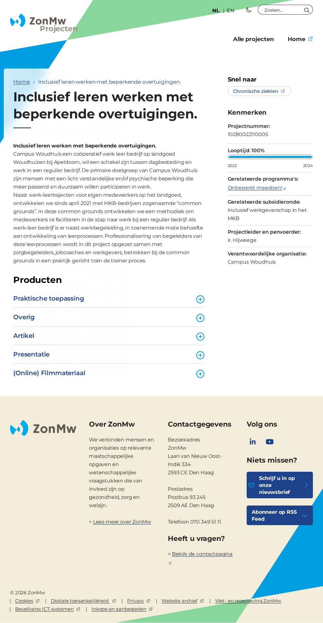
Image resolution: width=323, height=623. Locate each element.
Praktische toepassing (48, 298)
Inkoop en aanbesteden (118, 609)
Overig (24, 317)
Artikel (23, 335)
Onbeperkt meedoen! (255, 188)
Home (296, 39)
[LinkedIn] (253, 442)
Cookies (24, 601)
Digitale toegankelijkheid (80, 601)
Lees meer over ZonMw (122, 522)
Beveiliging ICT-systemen (44, 609)
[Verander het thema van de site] (249, 10)
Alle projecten (253, 39)
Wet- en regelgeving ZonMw (248, 601)
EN (230, 11)
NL (216, 11)
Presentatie (31, 354)
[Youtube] (270, 442)
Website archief (179, 601)
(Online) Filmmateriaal (49, 373)
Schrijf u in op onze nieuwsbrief (277, 485)
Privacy (135, 601)
